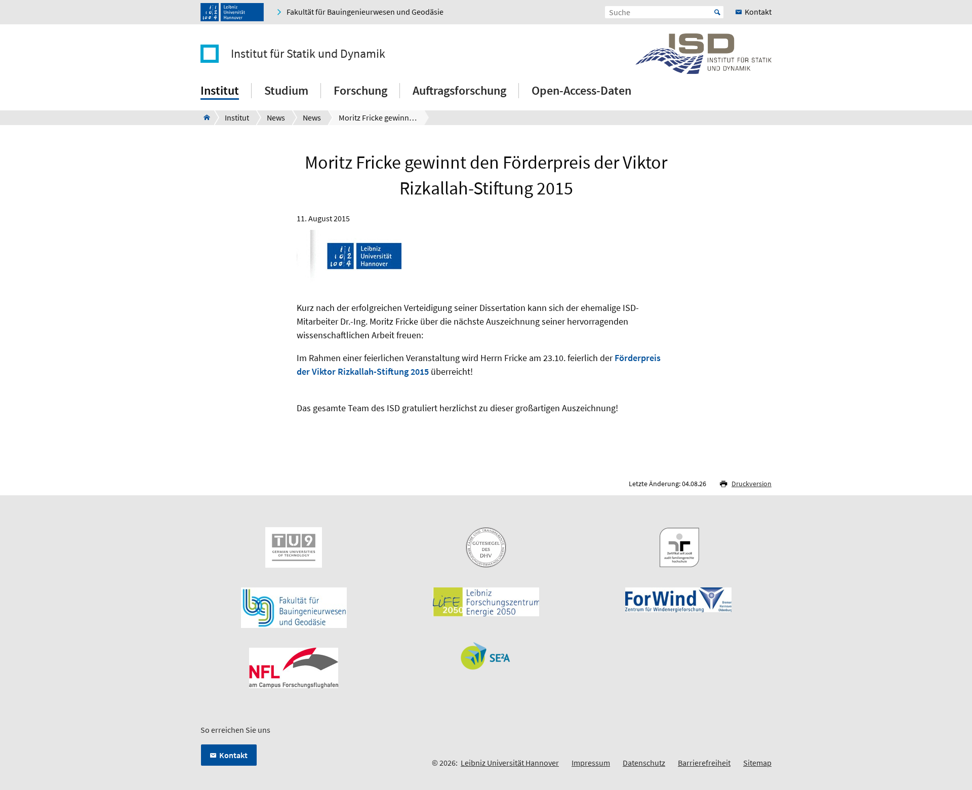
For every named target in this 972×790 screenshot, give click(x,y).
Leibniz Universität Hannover (510, 763)
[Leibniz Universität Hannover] (232, 12)
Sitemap (757, 763)
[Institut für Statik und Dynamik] (203, 117)
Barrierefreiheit (704, 763)
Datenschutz (644, 763)
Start (717, 12)
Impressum (591, 763)
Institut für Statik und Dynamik (308, 54)
